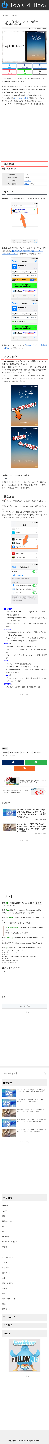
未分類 (4, 1288)
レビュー (5, 1268)
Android (5, 1206)
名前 (3, 997)
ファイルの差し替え (21, 98)
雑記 (3, 1304)
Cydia (6, 752)
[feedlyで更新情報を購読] (36, 762)
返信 (39, 903)
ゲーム (4, 1252)
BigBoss (26, 184)
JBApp (6, 755)
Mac (3, 1226)
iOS (24, 752)
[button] (45, 1073)
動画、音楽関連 (7, 1283)
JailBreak (38, 752)
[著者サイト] (13, 762)
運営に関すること (8, 1299)
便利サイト (6, 1273)
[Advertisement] (24, 132)
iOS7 (30, 752)
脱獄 (5, 748)
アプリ (4, 1247)
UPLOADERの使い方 (9, 1242)
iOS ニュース (7, 1221)
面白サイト (6, 1309)
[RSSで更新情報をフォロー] (24, 768)
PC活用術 (5, 1237)
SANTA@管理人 (14, 927)
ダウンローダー (7, 1257)
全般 (3, 1278)
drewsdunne (27, 180)
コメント (5, 971)
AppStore (5, 1211)
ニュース (5, 1262)
